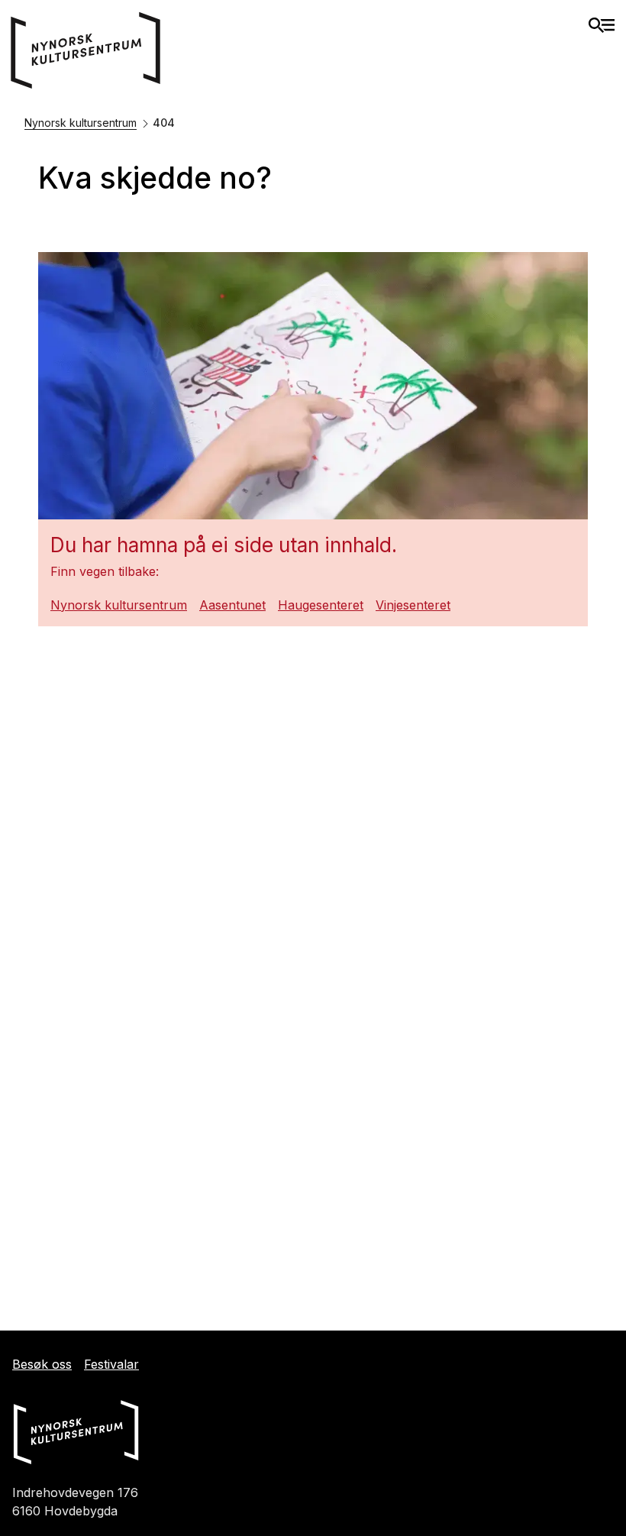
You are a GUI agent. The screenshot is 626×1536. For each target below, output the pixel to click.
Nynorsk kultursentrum (80, 122)
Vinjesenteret (413, 605)
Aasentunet (232, 605)
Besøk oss (42, 1364)
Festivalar (111, 1364)
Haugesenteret (320, 605)
